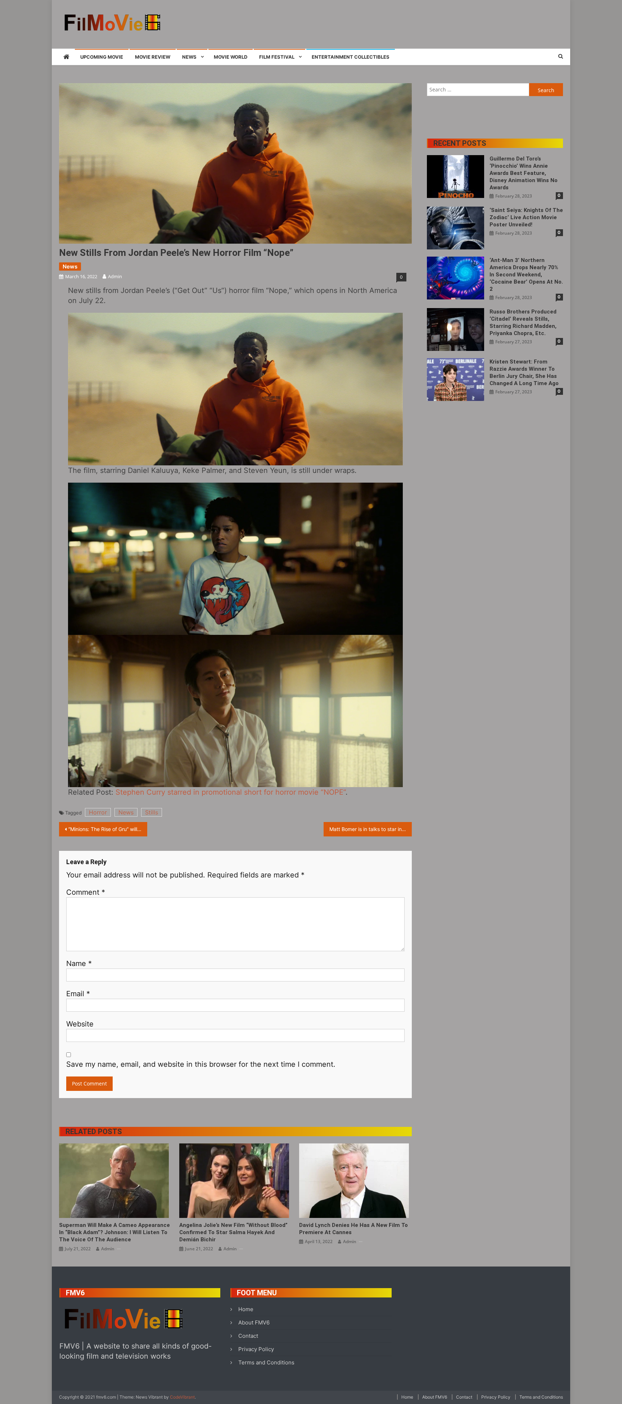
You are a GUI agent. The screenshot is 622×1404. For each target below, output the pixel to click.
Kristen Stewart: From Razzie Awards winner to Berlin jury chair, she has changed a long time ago (524, 372)
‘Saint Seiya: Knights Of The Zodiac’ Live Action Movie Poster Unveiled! (526, 217)
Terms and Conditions (266, 1362)
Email (78, 993)
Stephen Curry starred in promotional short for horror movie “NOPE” (231, 792)
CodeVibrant (182, 1397)
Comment (85, 892)
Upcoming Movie (101, 57)
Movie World (230, 57)
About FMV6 (254, 1322)
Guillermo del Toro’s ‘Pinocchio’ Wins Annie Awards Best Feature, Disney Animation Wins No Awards (524, 173)
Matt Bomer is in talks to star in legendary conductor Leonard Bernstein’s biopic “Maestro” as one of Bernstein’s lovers (370, 829)
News (189, 57)
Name (79, 963)
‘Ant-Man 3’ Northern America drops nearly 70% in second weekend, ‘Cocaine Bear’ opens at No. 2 (526, 274)
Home (245, 1309)
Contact (248, 1335)
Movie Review (152, 57)
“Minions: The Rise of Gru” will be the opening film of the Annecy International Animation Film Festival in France (107, 829)
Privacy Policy (256, 1349)
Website (80, 1024)
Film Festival (276, 57)
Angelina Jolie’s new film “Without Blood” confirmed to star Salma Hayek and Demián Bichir (233, 1232)
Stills (151, 812)
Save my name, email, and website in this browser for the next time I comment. (200, 1064)
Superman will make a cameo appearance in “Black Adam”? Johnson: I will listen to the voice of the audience (114, 1232)
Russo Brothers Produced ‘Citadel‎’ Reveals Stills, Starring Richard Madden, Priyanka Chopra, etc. (523, 322)
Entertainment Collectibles (350, 57)
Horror (98, 812)
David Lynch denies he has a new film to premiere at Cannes (353, 1229)
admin (115, 276)
